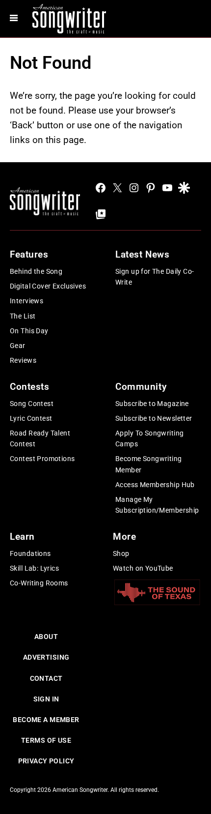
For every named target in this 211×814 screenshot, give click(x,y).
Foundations (30, 553)
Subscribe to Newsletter (153, 418)
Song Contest (31, 403)
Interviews (26, 301)
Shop (121, 553)
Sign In (46, 699)
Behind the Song (36, 271)
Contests (30, 386)
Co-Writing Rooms (39, 583)
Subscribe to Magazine (152, 403)
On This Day (29, 331)
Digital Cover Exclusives (48, 286)
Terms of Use (46, 740)
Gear (18, 345)
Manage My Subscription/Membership (157, 504)
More (124, 536)
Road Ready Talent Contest (40, 438)
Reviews (23, 360)
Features (29, 254)
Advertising (46, 657)
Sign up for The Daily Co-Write (154, 276)
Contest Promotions (42, 459)
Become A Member (46, 720)
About (46, 636)
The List (22, 316)
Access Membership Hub (155, 485)
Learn (22, 536)
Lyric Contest (31, 418)
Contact (46, 678)
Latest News (142, 254)
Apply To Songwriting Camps (149, 438)
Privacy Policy (46, 761)
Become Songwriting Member (148, 464)
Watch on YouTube (143, 568)
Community (140, 386)
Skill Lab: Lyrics (34, 568)
